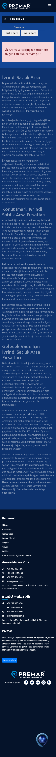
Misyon (5, 542)
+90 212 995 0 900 (15, 603)
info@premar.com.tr (15, 581)
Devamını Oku (9, 660)
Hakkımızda (7, 529)
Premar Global (8, 538)
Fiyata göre (29, 33)
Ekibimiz (5, 525)
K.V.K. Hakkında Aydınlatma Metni (16, 555)
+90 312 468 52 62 (15, 569)
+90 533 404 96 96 (14, 573)
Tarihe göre (11, 33)
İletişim (5, 551)
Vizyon (5, 547)
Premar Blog (7, 534)
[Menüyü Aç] (50, 6)
